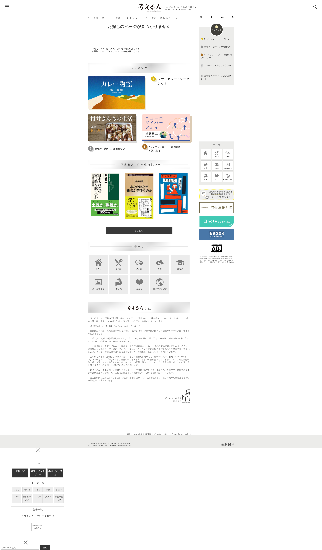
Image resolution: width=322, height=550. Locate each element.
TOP (37, 463)
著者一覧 (38, 509)
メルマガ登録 (137, 434)
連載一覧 (99, 18)
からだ (38, 497)
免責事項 (148, 434)
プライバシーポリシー (161, 434)
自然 (48, 489)
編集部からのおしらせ (37, 527)
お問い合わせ (190, 434)
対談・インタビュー (128, 18)
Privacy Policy (177, 434)
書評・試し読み (162, 18)
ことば (38, 489)
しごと (16, 497)
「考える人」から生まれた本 (37, 515)
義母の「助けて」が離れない (110, 149)
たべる (27, 489)
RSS (128, 434)
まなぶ (59, 489)
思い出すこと (27, 498)
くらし (16, 489)
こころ (48, 497)
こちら (232, 262)
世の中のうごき (59, 498)
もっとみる (139, 231)
